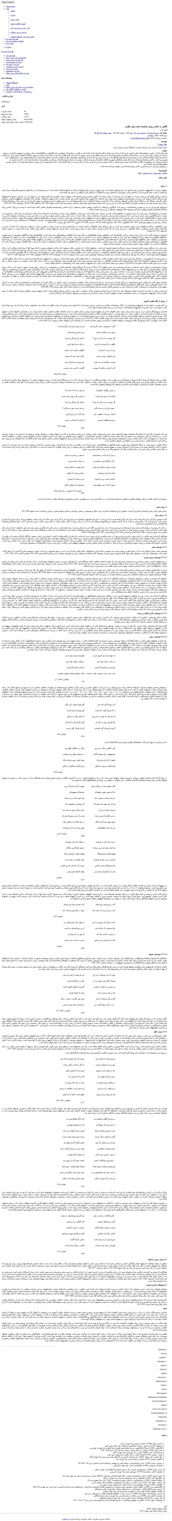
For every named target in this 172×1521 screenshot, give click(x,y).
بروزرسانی (5, 101)
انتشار (12, 11)
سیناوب (65, 1519)
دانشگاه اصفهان (12, 83)
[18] (130, 285)
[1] (141, 192)
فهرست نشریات (12, 39)
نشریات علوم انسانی (14, 62)
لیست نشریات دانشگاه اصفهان (22, 37)
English (8, 47)
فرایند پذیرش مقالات (18, 32)
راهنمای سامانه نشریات (15, 41)
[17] (5, 272)
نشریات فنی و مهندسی (14, 67)
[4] (4, 201)
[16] (26, 272)
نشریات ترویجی (12, 69)
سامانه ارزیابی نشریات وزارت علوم (19, 87)
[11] (127, 263)
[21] (124, 528)
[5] (115, 213)
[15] (33, 269)
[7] (115, 235)
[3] (98, 192)
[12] (73, 267)
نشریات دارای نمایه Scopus (16, 58)
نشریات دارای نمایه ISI (14, 60)
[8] (136, 261)
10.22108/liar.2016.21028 (140, 138)
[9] (124, 261)
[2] (119, 192)
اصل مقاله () (103, 133)
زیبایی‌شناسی (147, 173)
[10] (56, 261)
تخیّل (139, 173)
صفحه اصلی (10, 6)
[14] (102, 269)
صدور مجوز (14, 19)
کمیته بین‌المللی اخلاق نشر (16, 89)
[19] (122, 285)
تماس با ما (10, 43)
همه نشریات (10, 55)
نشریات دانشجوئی (13, 71)
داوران (12, 15)
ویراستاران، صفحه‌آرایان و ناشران (19, 92)
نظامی (164, 173)
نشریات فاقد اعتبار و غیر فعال (17, 73)
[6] (142, 226)
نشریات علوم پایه (12, 64)
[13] (151, 269)
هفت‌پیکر (157, 173)
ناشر (7, 9)
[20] (4, 521)
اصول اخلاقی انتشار (18, 24)
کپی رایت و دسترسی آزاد (20, 28)
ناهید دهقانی (162, 144)
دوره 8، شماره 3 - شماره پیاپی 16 (146, 133)
